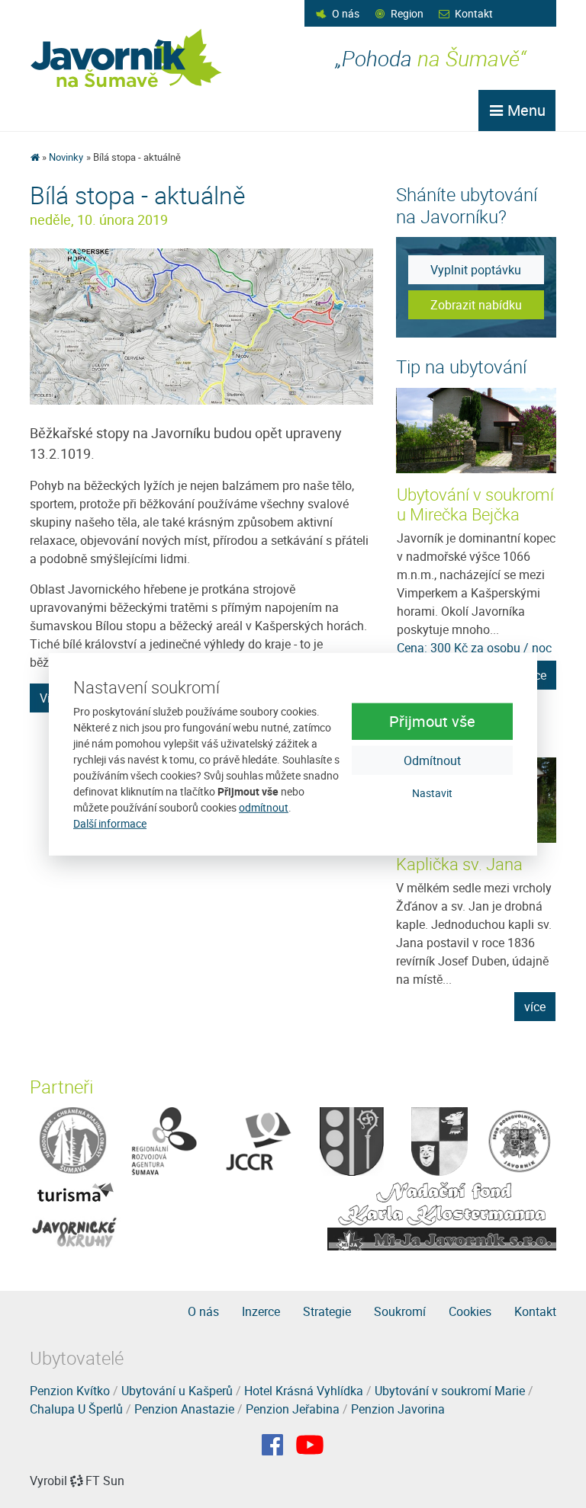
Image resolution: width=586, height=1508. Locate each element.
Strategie (327, 1311)
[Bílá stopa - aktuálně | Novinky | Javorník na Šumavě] (127, 58)
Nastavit (432, 793)
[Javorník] (309, 1444)
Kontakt (474, 13)
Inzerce (261, 1311)
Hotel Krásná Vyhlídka (303, 1390)
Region (407, 13)
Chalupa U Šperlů (76, 1409)
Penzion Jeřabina (293, 1409)
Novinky (66, 157)
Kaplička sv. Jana (459, 864)
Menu (525, 110)
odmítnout (263, 807)
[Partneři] (73, 1140)
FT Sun (104, 1480)
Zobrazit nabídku (476, 304)
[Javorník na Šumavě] (35, 157)
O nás (345, 13)
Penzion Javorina (398, 1409)
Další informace (109, 823)
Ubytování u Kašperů (177, 1390)
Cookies (470, 1311)
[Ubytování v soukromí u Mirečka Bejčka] (477, 430)
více (535, 1006)
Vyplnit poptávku (475, 269)
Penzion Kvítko (70, 1390)
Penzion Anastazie (184, 1409)
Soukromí (400, 1311)
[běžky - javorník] (201, 325)
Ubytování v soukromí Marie (450, 1390)
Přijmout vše (432, 721)
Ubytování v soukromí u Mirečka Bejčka (475, 504)
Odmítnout (432, 760)
